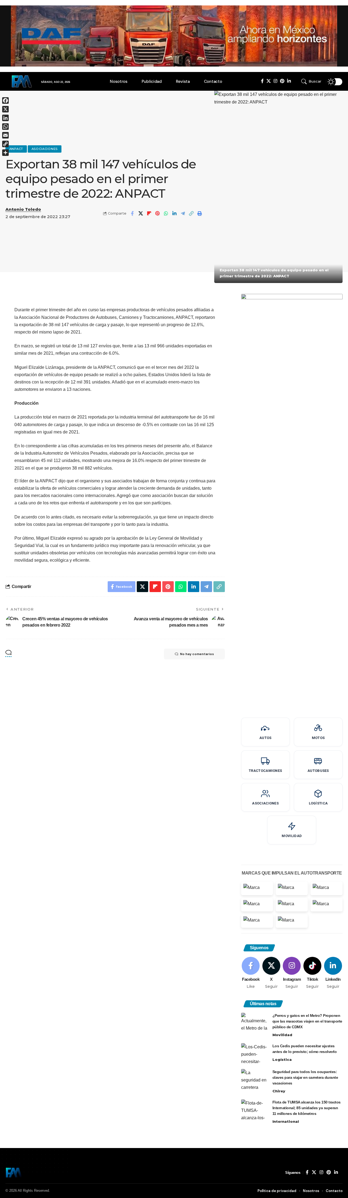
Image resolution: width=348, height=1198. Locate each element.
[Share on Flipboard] (149, 213)
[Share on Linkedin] (174, 213)
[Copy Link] (191, 213)
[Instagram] (275, 81)
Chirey (278, 1091)
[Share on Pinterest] (157, 213)
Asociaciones (45, 149)
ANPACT (16, 149)
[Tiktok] (312, 973)
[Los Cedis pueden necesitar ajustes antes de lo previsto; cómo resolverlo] (254, 1053)
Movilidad (282, 1035)
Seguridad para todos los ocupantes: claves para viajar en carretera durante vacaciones (305, 1077)
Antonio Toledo (23, 209)
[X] (268, 81)
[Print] (199, 213)
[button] (312, 81)
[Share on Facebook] (132, 213)
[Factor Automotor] (13, 1172)
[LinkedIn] (289, 81)
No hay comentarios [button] (197, 654)
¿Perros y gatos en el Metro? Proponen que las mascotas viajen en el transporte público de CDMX (307, 1021)
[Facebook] (262, 81)
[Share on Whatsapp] (166, 213)
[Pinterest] (282, 81)
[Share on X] (140, 213)
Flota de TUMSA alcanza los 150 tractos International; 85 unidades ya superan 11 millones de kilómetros (306, 1108)
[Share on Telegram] (183, 213)
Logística (282, 1059)
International (285, 1121)
